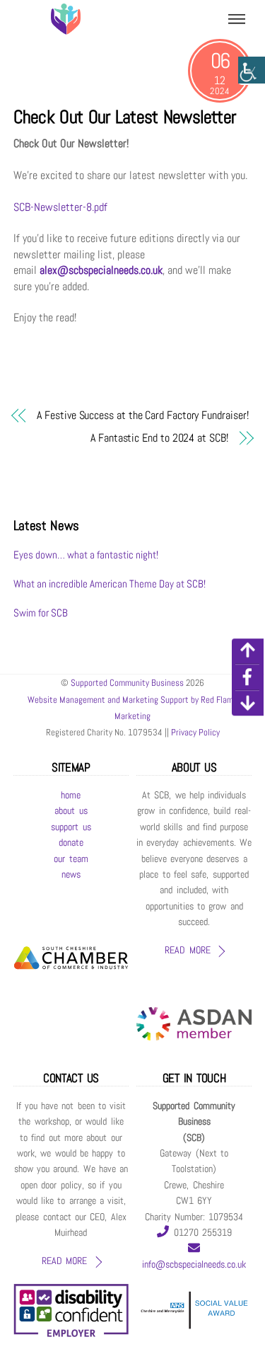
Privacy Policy (194, 732)
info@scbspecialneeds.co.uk (194, 1264)
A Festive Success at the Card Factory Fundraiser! (142, 415)
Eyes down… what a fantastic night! (85, 554)
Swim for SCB (40, 612)
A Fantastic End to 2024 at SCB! (159, 437)
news (71, 874)
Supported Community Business (127, 683)
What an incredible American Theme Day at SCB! (109, 583)
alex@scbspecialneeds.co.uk (101, 270)
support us (70, 827)
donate (71, 843)
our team (71, 859)
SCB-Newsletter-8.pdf (60, 207)
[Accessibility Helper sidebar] (251, 71)
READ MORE (187, 950)
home (71, 795)
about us (70, 811)
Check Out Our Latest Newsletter (124, 117)
